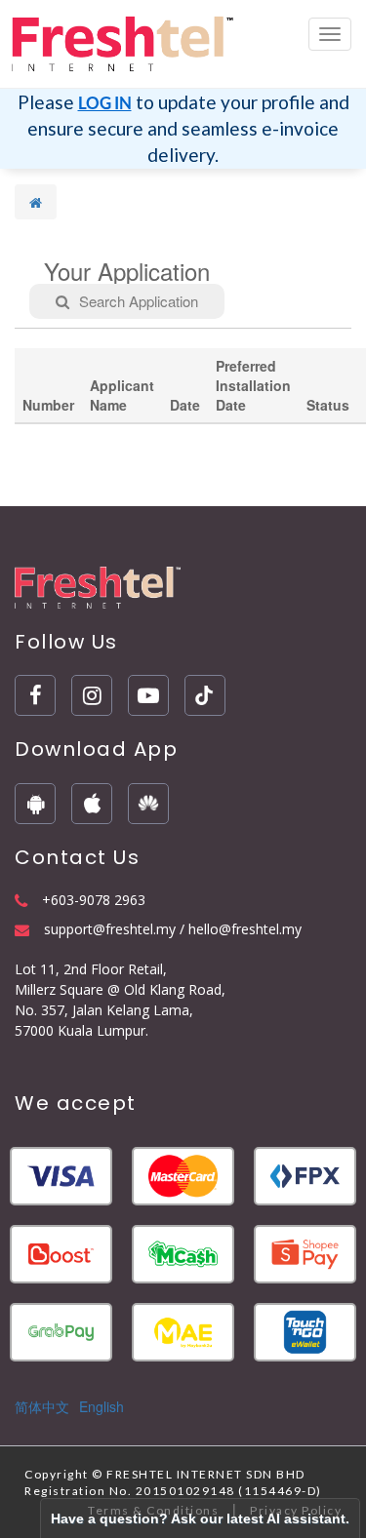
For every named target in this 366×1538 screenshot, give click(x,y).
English (101, 1406)
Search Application (138, 301)
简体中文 (42, 1406)
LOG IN (105, 103)
